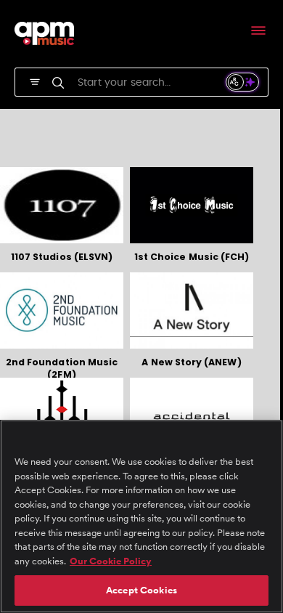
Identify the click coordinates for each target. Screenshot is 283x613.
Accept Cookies (141, 590)
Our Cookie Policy (111, 561)
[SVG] (34, 80)
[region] (141, 516)
